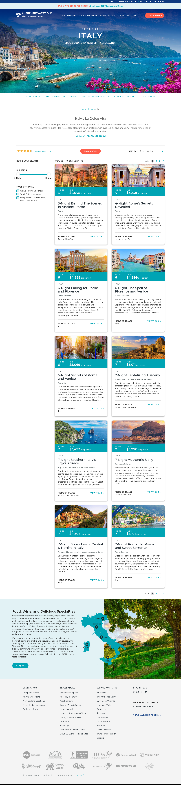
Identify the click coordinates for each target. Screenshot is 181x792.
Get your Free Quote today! (91, 136)
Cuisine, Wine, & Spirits (70, 705)
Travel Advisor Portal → (147, 715)
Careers (100, 738)
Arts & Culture (66, 701)
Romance (64, 721)
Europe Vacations (31, 693)
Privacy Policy (103, 721)
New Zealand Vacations (34, 701)
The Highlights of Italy (95, 97)
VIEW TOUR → (97, 236)
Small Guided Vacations (34, 705)
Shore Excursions (124, 97)
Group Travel (107, 16)
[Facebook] (133, 693)
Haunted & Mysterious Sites (73, 713)
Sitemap (101, 725)
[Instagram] (137, 693)
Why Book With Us (106, 701)
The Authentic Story (106, 697)
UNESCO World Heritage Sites (74, 734)
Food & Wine (33, 97)
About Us (132, 16)
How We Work (104, 705)
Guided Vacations (88, 16)
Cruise (121, 16)
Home (83, 109)
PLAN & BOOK (90, 151)
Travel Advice (67, 688)
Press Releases (104, 730)
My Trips (144, 1)
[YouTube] (146, 693)
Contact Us (158, 1)
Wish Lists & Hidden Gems (72, 730)
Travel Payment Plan (106, 734)
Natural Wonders (67, 709)
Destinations (68, 16)
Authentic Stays (30, 709)
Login (110, 1)
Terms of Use (81, 775)
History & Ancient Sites (70, 717)
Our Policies (102, 717)
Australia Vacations (31, 697)
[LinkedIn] (142, 693)
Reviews (101, 713)
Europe (91, 109)
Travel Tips (64, 725)
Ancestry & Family (68, 697)
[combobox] (151, 151)
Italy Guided (147, 97)
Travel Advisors (125, 1)
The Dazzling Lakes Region (61, 97)
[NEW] (81, 516)
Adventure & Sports (69, 693)
